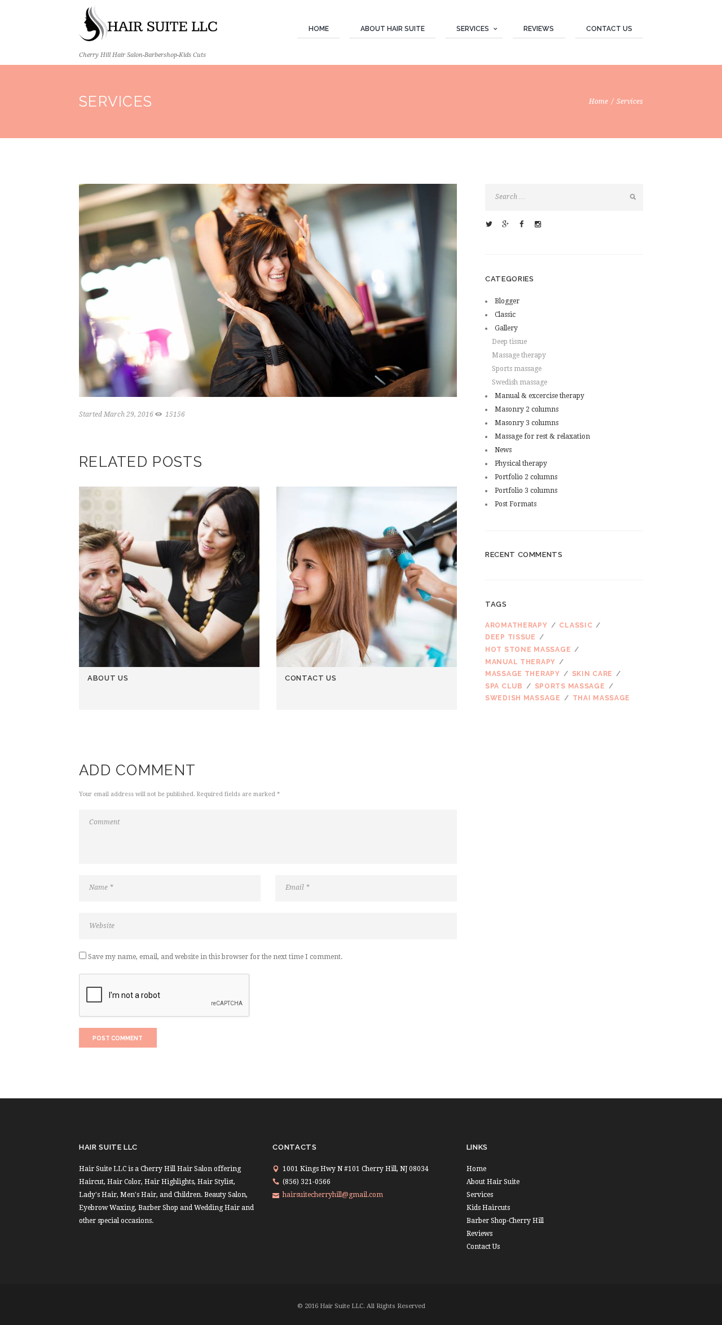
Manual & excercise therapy (539, 396)
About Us (107, 678)
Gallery (506, 328)
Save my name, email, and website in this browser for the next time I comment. (215, 957)
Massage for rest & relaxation (542, 436)
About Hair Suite (392, 29)
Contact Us (609, 29)
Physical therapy (521, 463)
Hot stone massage (528, 649)
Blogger (507, 301)
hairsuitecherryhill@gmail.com (333, 1195)
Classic (505, 315)
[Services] (268, 290)
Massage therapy (519, 355)
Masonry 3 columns (526, 423)
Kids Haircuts (488, 1208)
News (503, 450)
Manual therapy (520, 662)
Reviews (538, 29)
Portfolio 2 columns (526, 477)
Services (472, 29)
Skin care (592, 674)
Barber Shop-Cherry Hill (505, 1221)
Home (319, 29)
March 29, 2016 (128, 414)
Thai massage (602, 698)
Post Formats (515, 504)
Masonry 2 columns (526, 409)
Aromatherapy (516, 625)
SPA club (504, 686)
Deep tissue (509, 342)
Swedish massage (519, 382)
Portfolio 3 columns (526, 490)
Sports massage (517, 369)
